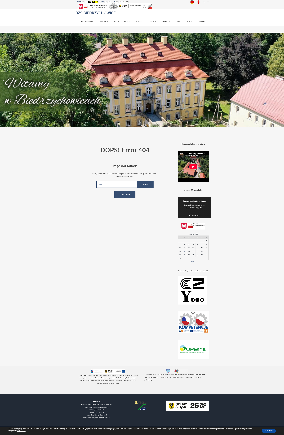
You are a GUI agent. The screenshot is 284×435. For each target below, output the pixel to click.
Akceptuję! (268, 431)
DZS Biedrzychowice (95, 13)
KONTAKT (202, 21)
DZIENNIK (189, 21)
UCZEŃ (116, 21)
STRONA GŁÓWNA (86, 21)
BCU (178, 21)
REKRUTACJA (103, 21)
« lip (192, 262)
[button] (3, 80)
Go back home (125, 194)
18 (184, 251)
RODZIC (127, 21)
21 (197, 251)
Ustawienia (21, 431)
